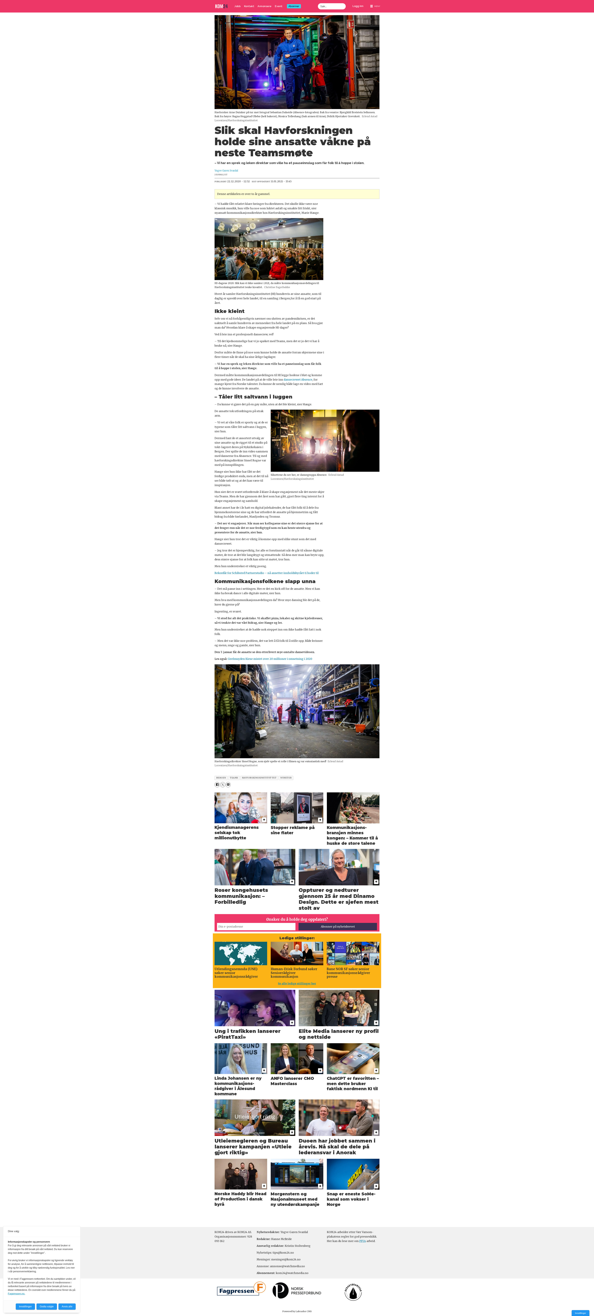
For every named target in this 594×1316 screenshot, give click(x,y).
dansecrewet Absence (298, 379)
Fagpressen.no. (16, 1293)
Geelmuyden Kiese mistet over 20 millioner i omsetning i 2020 (270, 659)
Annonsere (264, 6)
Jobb (237, 6)
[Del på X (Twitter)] (222, 784)
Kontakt (249, 6)
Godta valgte (47, 1306)
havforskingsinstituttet (259, 777)
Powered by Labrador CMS (297, 1311)
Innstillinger (580, 1313)
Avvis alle (67, 1306)
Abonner (293, 6)
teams (234, 777)
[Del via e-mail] (228, 784)
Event (278, 6)
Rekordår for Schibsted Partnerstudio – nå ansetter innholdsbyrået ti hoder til (267, 573)
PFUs (362, 1241)
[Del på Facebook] (217, 784)
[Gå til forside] (221, 6)
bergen (221, 777)
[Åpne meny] (375, 6)
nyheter (286, 777)
